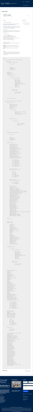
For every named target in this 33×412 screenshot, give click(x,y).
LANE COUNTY (1, 402)
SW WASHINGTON (2, 398)
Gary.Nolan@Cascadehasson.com (15, 391)
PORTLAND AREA (2, 397)
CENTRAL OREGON (2, 396)
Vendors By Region (27, 1)
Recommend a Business (25, 5)
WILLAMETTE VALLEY (2, 401)
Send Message (25, 391)
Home (23, 1)
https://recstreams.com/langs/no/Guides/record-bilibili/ (27, 24)
